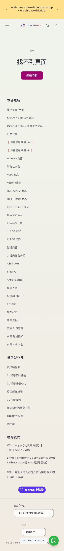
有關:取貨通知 (15, 336)
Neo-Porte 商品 (17, 199)
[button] (7, 26)
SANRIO (12, 271)
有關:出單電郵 (15, 328)
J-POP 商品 (14, 231)
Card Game (15, 279)
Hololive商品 (15, 158)
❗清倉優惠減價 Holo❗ (21, 142)
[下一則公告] (57, 9)
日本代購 (12, 134)
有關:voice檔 (15, 344)
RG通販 (11, 304)
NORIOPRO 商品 (17, 191)
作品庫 (11, 424)
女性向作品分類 (16, 255)
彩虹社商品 (13, 166)
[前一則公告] (6, 9)
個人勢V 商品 (15, 215)
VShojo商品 (14, 182)
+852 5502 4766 (18, 450)
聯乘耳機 (12, 288)
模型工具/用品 (15, 110)
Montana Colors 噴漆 (20, 118)
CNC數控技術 (15, 416)
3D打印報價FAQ (16, 383)
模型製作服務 (15, 391)
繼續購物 (32, 75)
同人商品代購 (15, 223)
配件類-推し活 (15, 296)
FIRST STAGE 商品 (18, 207)
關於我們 (12, 312)
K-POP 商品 (14, 239)
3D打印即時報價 (16, 375)
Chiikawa (13, 263)
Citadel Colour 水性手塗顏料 (25, 126)
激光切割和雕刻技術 (18, 408)
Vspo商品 (13, 174)
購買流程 (12, 320)
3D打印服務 (14, 399)
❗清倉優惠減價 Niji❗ (20, 150)
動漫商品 (12, 247)
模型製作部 (13, 367)
